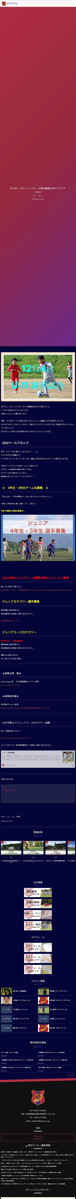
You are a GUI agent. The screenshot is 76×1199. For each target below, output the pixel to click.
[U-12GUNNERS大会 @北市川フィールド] (11, 848)
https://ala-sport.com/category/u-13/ (15, 738)
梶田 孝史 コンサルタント (20, 1028)
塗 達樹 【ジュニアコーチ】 (57, 1019)
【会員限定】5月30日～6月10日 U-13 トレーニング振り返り (17, 1060)
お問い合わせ (9, 790)
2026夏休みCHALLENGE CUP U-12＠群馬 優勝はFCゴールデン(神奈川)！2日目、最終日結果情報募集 (28, 1166)
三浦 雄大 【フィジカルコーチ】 (22, 1000)
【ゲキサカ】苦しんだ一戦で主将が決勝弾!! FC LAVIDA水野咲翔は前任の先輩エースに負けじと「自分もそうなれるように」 (35, 1160)
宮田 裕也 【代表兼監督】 (20, 991)
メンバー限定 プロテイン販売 (9, 1052)
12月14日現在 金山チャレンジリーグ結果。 (50, 1067)
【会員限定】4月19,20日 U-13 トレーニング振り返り (53, 1060)
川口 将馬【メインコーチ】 (20, 1009)
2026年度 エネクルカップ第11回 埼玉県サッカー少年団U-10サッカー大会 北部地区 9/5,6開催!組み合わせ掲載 (31, 1172)
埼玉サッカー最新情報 (39, 1145)
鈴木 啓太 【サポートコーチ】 (58, 1028)
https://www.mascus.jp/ (10, 685)
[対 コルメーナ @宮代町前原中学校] (55, 848)
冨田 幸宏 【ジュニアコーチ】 (21, 1019)
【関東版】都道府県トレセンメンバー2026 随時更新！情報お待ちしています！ (22, 1175)
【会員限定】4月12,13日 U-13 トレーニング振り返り (16, 1067)
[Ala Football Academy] (9, 3)
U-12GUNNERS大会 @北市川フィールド (11, 861)
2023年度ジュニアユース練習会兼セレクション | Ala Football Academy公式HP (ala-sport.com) (36, 590)
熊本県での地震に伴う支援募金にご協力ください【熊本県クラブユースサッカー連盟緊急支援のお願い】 (29, 1152)
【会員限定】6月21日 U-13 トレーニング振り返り (51, 1052)
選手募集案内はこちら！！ (11, 621)
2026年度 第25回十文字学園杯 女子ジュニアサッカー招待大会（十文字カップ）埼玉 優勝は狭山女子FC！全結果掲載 (33, 1184)
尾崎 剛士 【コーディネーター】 (59, 991)
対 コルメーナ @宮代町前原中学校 (55, 861)
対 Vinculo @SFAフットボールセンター (33, 861)
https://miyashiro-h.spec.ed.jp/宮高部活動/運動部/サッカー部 (25, 708)
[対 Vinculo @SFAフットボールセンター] (33, 848)
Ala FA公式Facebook (38, 1137)
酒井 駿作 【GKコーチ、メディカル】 (60, 1000)
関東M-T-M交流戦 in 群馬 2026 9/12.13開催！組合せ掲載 (17, 1169)
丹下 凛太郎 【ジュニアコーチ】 (59, 1009)
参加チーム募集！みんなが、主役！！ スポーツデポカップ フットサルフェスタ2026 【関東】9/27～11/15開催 (31, 1163)
